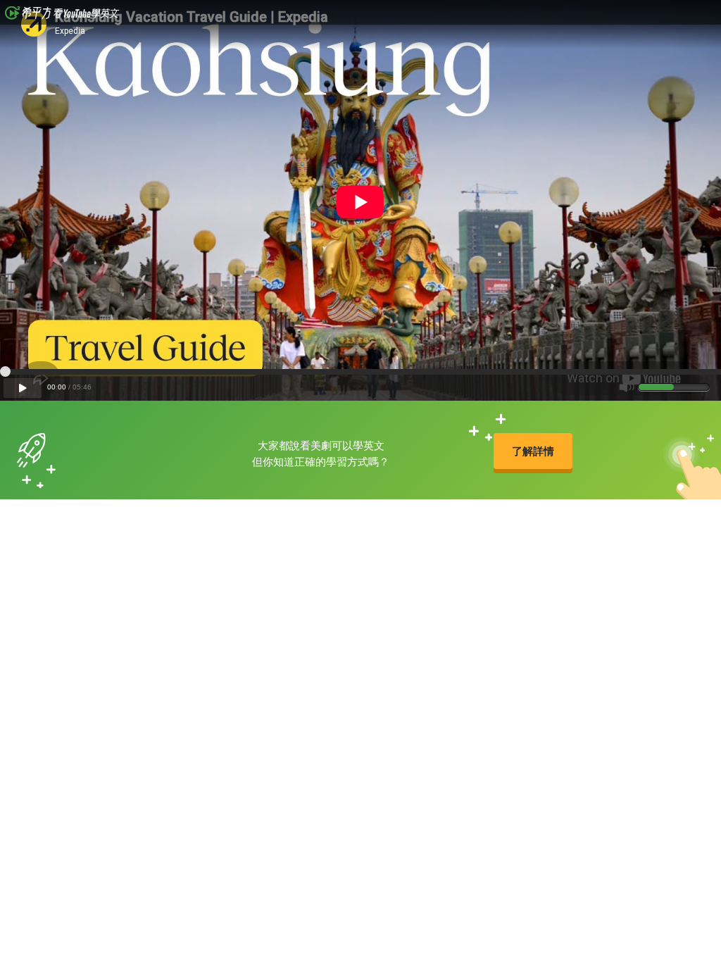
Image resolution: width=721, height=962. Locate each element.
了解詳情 (533, 451)
